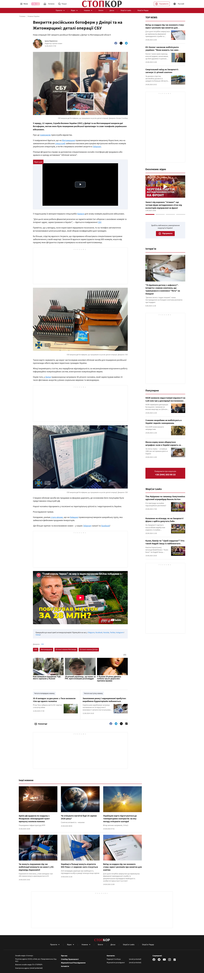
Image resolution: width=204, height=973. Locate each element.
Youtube (106, 632)
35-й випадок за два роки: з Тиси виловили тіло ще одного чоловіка (54, 700)
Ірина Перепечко (51, 41)
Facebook (105, 525)
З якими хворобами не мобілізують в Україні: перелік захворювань (163, 422)
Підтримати (163, 4)
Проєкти (59, 10)
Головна (22, 16)
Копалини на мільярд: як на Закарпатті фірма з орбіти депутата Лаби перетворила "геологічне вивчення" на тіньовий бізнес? (164, 523)
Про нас (64, 956)
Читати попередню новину (44, 693)
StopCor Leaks (126, 10)
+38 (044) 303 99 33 (165, 474)
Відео (73, 10)
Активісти (65, 966)
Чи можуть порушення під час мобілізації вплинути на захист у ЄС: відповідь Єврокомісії (36, 867)
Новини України (33, 16)
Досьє (112, 10)
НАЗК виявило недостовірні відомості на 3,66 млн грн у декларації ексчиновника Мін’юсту (165, 400)
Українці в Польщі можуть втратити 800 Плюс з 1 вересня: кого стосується (79, 865)
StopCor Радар (142, 10)
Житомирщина (46, 649)
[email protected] (36, 968)
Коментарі (42, 724)
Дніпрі (48, 377)
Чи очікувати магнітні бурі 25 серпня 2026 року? (79, 817)
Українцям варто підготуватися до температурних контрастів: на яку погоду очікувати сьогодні (120, 818)
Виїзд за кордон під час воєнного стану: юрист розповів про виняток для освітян (122, 867)
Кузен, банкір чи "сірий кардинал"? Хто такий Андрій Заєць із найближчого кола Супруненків (164, 543)
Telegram (97, 146)
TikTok (37, 635)
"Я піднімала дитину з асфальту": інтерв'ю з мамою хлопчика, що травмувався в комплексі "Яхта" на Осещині (162, 289)
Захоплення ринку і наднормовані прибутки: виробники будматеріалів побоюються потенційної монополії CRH (104, 701)
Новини (87, 10)
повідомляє (45, 135)
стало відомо (56, 517)
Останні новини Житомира (66, 649)
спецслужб (60, 143)
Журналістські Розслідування (73, 963)
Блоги (101, 10)
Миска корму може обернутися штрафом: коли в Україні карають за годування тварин (163, 445)
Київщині (74, 517)
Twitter (112, 632)
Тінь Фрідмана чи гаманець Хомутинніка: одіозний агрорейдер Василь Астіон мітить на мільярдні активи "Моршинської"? (165, 501)
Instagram (119, 632)
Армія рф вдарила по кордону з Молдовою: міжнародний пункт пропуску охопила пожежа (34, 818)
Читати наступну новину (93, 693)
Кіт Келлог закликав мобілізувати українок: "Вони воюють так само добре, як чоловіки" (162, 50)
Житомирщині (68, 140)
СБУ (99, 222)
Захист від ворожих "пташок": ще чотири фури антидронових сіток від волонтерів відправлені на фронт (163, 205)
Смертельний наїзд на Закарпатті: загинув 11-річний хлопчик (161, 71)
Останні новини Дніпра (89, 649)
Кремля (80, 213)
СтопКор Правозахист (70, 959)
